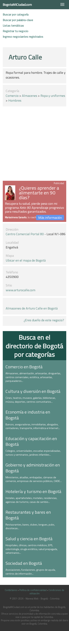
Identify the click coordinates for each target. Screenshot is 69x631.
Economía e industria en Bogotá (28, 415)
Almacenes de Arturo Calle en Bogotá (32, 308)
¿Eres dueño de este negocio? (44, 320)
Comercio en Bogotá (24, 366)
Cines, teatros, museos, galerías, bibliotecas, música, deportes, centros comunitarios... (31, 400)
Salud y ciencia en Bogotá (29, 538)
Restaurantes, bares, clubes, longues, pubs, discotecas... (30, 526)
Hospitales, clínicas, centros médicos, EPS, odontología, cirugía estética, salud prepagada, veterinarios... (32, 549)
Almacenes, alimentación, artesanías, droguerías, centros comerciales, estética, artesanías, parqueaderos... (33, 377)
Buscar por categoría (16, 14)
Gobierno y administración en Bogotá (33, 467)
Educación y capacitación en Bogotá (31, 441)
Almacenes (29, 95)
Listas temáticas (13, 25)
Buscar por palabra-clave (18, 20)
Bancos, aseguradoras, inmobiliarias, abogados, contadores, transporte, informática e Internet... (33, 426)
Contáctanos (11, 590)
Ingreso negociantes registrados (23, 36)
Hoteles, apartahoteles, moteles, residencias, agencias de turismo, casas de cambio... (31, 500)
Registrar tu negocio (15, 31)
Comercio (12, 95)
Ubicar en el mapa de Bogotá (26, 260)
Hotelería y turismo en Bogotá (33, 491)
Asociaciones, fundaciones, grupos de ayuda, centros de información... (31, 572)
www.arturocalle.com (20, 290)
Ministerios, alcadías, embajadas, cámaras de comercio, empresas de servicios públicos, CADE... (34, 479)
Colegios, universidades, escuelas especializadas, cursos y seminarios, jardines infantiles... (33, 453)
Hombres (14, 100)
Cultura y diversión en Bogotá (33, 391)
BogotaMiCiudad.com (17, 4)
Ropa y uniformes (52, 95)
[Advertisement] (34, 144)
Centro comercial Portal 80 (25, 233)
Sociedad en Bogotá (24, 563)
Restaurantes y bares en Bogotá (28, 515)
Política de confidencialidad (33, 590)
